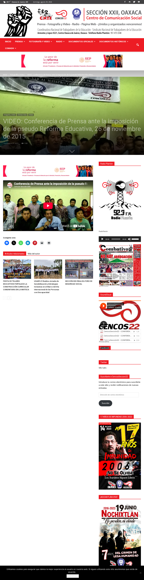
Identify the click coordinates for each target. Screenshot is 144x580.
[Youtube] (139, 2)
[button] (137, 45)
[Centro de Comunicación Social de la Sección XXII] (72, 21)
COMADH (9, 48)
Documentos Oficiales (81, 41)
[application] (120, 239)
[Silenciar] (129, 239)
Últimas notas (22, 115)
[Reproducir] (102, 239)
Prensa (19, 41)
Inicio (8, 41)
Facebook (104, 348)
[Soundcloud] (129, 2)
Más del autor (34, 254)
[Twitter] (134, 2)
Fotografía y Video (39, 41)
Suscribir (105, 403)
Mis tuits (102, 367)
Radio (59, 41)
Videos (31, 115)
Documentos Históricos (112, 41)
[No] (140, 572)
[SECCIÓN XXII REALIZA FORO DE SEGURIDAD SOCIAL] (79, 269)
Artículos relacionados (14, 254)
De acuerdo (73, 576)
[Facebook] (125, 2)
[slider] (136, 238)
